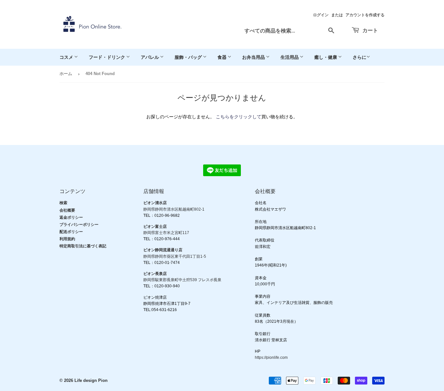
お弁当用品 (254, 57)
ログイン (321, 15)
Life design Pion (91, 380)
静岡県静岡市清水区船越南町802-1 (173, 209)
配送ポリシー (71, 231)
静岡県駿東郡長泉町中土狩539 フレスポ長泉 (182, 280)
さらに (359, 57)
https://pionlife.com (271, 357)
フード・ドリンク (107, 57)
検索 (63, 203)
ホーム (65, 73)
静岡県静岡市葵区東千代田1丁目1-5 (174, 256)
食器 (222, 57)
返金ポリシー (71, 217)
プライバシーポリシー (78, 224)
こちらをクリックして (238, 116)
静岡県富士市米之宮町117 (166, 232)
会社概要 (67, 210)
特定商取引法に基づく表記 (82, 246)
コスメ (66, 57)
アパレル (150, 57)
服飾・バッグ (189, 57)
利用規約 (67, 239)
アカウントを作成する (365, 15)
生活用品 (290, 57)
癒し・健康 (326, 57)
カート (369, 30)
